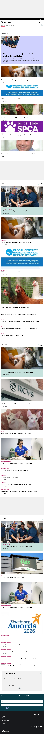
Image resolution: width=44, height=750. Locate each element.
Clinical (8, 25)
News (3, 25)
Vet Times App (5, 719)
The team (4, 717)
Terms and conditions (6, 726)
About (3, 716)
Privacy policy (28, 726)
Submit (3, 709)
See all (40, 183)
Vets (2, 28)
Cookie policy (21, 726)
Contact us (4, 723)
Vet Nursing (6, 28)
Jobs (12, 25)
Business (12, 28)
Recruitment (4, 722)
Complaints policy (14, 726)
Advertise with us (5, 720)
